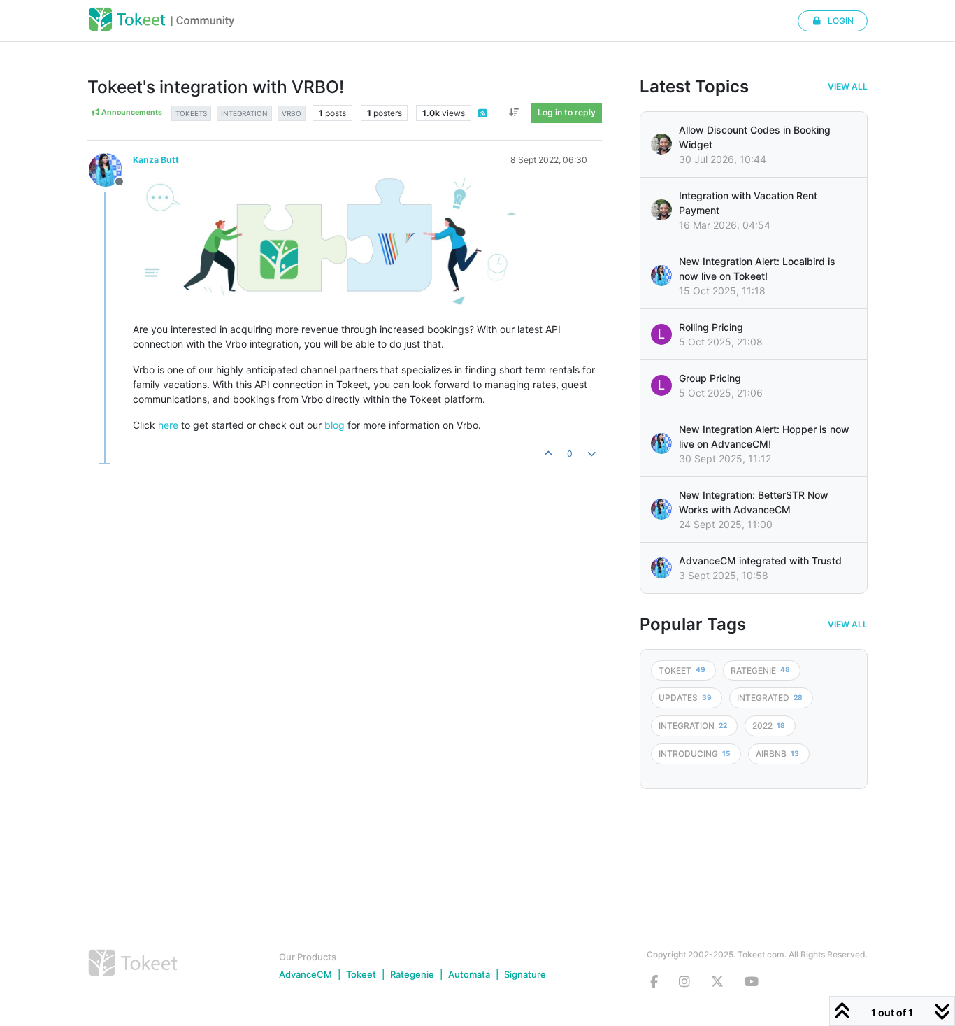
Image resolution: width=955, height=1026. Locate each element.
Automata (469, 974)
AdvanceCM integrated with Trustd (760, 561)
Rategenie (412, 974)
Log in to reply (567, 112)
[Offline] (111, 169)
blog (334, 425)
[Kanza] (661, 275)
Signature (525, 974)
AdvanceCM (305, 974)
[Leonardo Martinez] (661, 209)
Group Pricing (710, 378)
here (168, 425)
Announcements (131, 112)
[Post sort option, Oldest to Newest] (514, 112)
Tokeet (361, 974)
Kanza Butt (156, 160)
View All (848, 87)
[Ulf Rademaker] (661, 144)
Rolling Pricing (711, 327)
